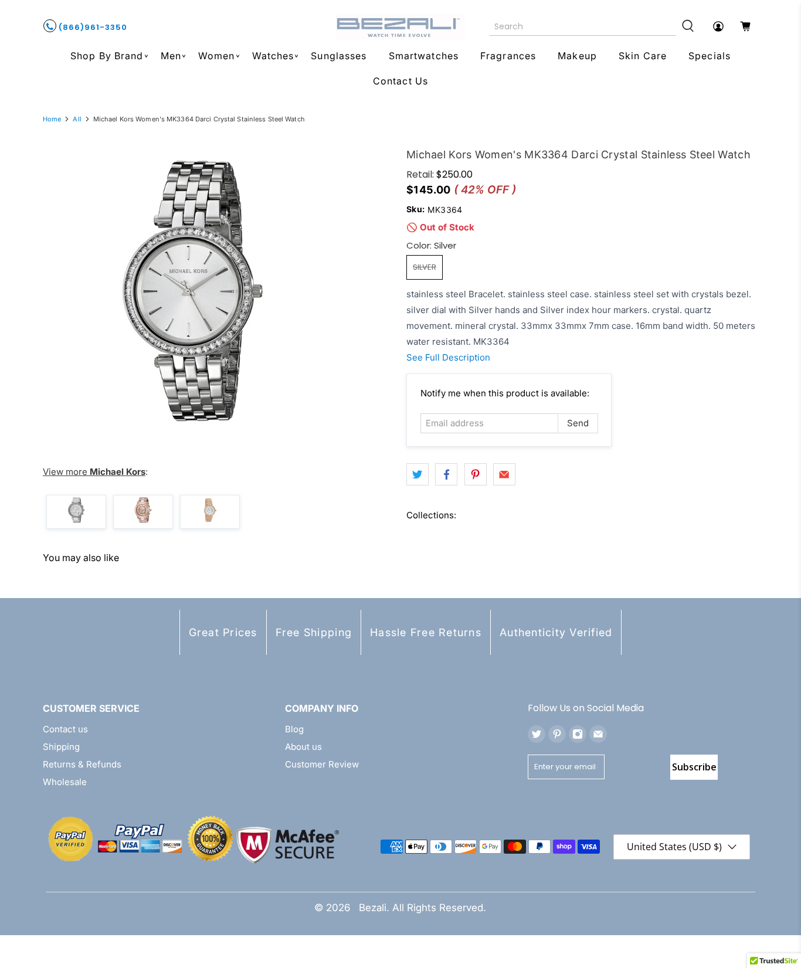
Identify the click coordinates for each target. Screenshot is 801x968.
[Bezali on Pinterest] (557, 734)
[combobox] (583, 26)
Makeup (577, 56)
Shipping (61, 746)
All (77, 119)
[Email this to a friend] (504, 474)
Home (52, 119)
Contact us (65, 729)
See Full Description (448, 357)
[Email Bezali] (598, 734)
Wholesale (65, 781)
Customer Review (322, 764)
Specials (709, 56)
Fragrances (508, 56)
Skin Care (643, 56)
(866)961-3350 (91, 27)
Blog (294, 729)
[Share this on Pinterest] (475, 474)
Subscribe (694, 766)
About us (303, 746)
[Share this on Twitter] (417, 474)
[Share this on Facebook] (446, 474)
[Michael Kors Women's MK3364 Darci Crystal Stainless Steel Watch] (192, 291)
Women (216, 56)
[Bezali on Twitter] (536, 734)
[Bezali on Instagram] (577, 734)
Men (171, 56)
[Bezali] (400, 26)
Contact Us (400, 81)
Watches (273, 56)
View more (94, 471)
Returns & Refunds (82, 764)
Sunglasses (338, 56)
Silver (424, 267)
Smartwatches (424, 56)
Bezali (372, 907)
